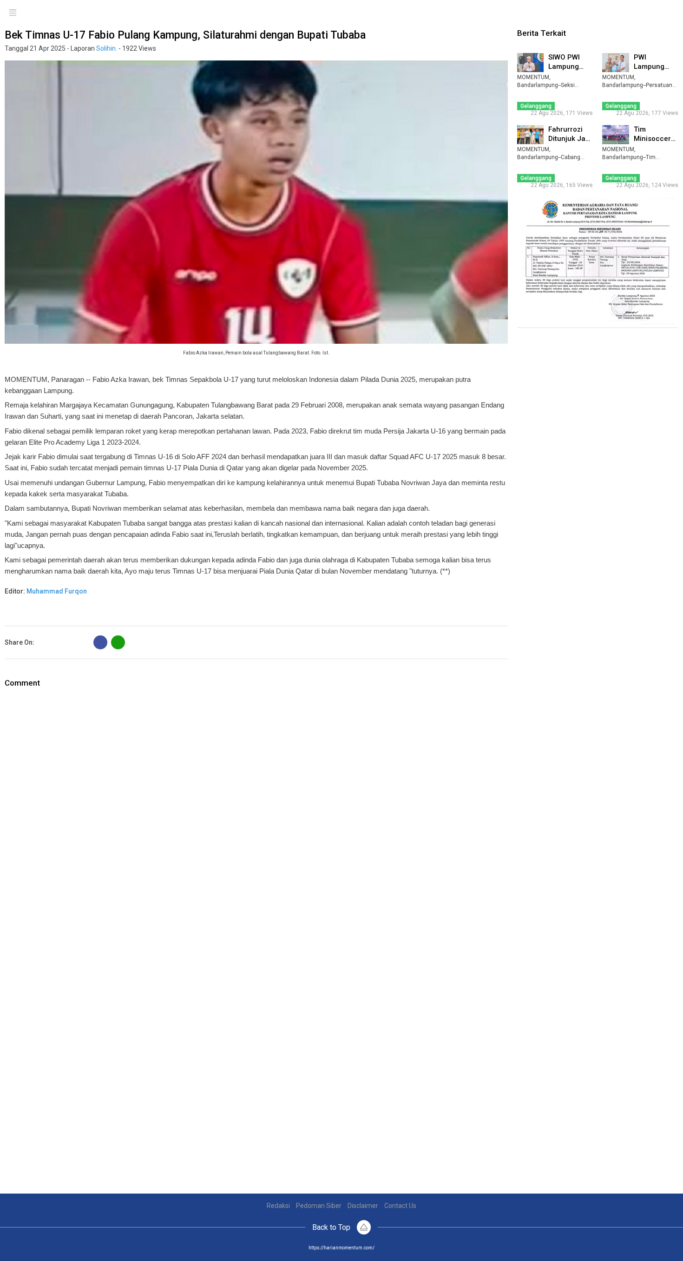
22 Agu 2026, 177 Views (647, 113)
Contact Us (400, 1205)
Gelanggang (536, 106)
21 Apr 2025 (48, 48)
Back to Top (332, 1227)
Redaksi (278, 1205)
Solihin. (106, 48)
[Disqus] (256, 805)
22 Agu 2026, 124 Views (647, 185)
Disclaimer (363, 1205)
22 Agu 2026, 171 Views (562, 113)
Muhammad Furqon (56, 591)
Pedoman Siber (319, 1205)
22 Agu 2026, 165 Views (562, 185)
